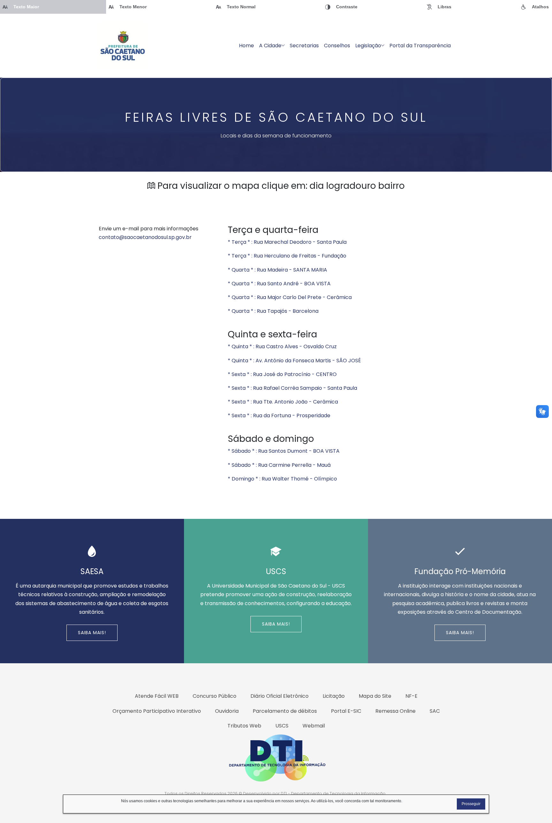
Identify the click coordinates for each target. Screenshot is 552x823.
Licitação (334, 696)
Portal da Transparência (420, 45)
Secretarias (304, 45)
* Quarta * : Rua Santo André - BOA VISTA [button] (279, 283)
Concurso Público (214, 696)
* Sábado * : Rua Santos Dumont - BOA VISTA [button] (284, 451)
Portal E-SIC (346, 711)
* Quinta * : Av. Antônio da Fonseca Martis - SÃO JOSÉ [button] (294, 360)
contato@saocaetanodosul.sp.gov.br (145, 237)
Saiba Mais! (92, 632)
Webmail (314, 725)
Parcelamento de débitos (285, 711)
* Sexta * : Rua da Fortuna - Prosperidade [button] (279, 415)
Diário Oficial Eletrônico (279, 696)
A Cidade (270, 45)
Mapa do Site (375, 696)
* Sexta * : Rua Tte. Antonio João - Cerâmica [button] (283, 401)
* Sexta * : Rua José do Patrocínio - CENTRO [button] (282, 374)
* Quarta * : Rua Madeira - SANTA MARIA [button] (277, 269)
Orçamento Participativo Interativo (156, 711)
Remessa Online (395, 711)
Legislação (368, 45)
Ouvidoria (227, 711)
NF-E (411, 696)
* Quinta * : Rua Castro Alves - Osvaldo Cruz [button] (282, 346)
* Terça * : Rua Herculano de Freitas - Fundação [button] (287, 255)
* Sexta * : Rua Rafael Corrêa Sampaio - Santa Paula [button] (292, 388)
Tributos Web (244, 725)
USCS (281, 725)
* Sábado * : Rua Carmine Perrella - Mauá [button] (279, 465)
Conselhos (337, 45)
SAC (435, 711)
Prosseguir (471, 804)
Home (246, 45)
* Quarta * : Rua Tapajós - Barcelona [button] (273, 311)
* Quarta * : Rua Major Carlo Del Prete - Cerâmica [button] (290, 297)
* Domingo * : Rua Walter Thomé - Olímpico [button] (282, 478)
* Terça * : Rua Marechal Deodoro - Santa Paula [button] (287, 242)
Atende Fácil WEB (157, 696)
